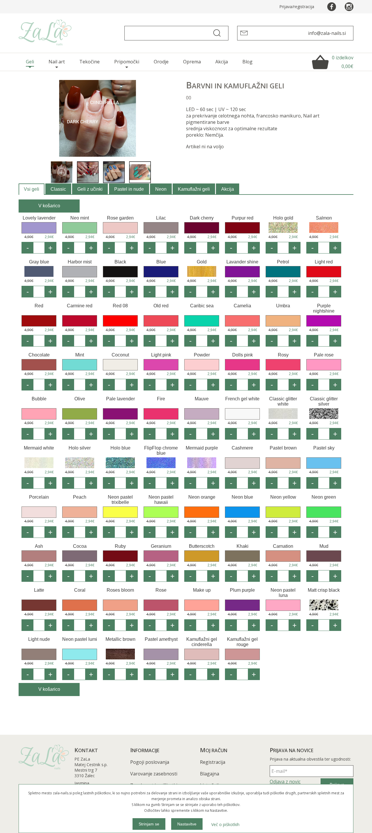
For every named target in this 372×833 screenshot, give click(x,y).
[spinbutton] (39, 248)
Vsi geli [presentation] (31, 189)
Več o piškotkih (225, 824)
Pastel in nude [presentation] (129, 189)
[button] (50, 248)
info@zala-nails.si (327, 33)
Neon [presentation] (161, 189)
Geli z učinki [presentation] (90, 189)
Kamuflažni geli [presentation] (194, 189)
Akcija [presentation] (227, 189)
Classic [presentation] (58, 189)
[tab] (31, 189)
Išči (219, 33)
